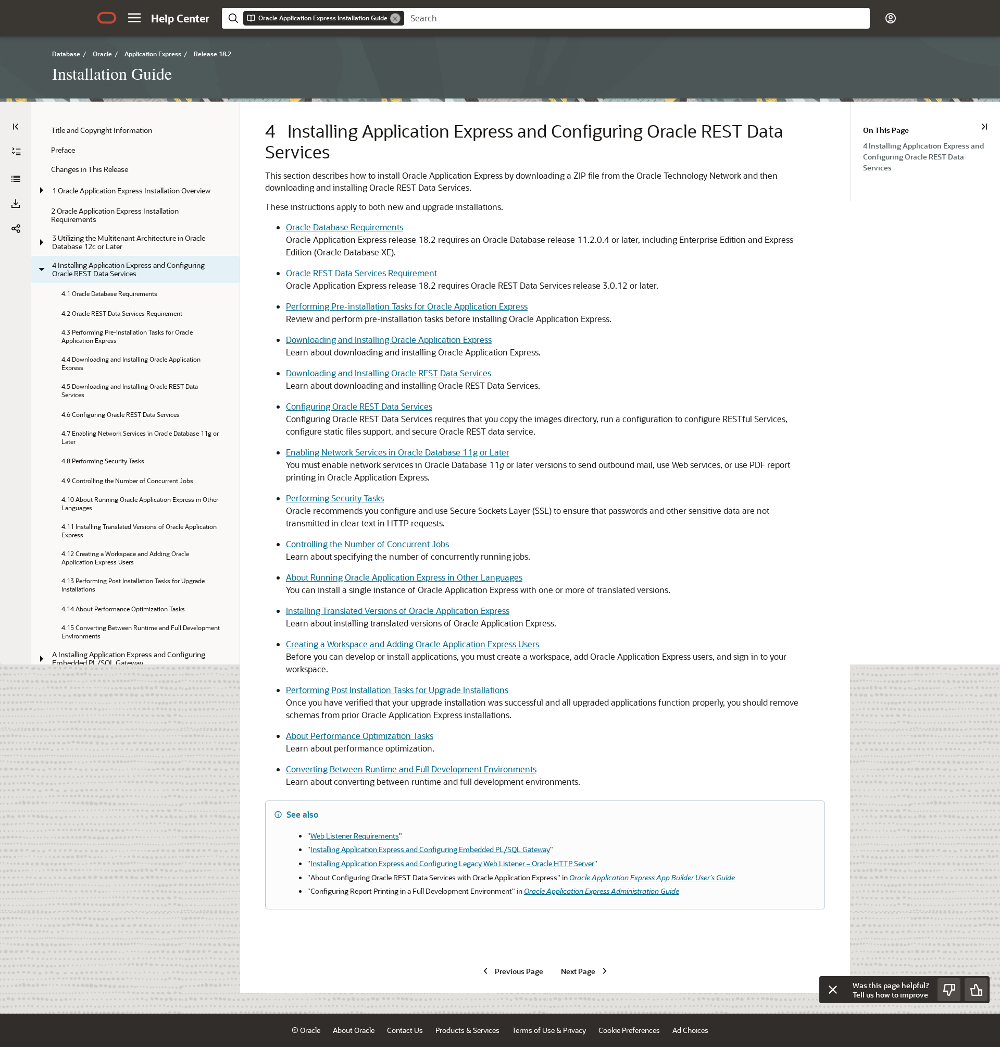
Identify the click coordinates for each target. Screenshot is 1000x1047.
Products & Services (467, 1030)
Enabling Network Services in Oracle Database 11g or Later (397, 452)
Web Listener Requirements (354, 835)
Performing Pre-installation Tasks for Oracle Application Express (407, 306)
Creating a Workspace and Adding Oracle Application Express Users (412, 643)
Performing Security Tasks (335, 497)
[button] (134, 17)
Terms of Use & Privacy (549, 1030)
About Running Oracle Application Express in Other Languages (404, 577)
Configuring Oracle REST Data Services (359, 406)
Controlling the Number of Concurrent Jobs (367, 543)
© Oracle (306, 1030)
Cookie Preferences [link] (629, 1030)
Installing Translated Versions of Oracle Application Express (397, 610)
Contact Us (405, 1030)
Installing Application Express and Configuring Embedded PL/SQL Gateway (430, 849)
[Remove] (395, 18)
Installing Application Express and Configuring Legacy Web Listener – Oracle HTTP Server (452, 863)
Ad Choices (690, 1030)
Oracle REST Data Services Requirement (361, 272)
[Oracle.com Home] (107, 18)
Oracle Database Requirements (344, 226)
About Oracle (353, 1030)
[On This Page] (984, 126)
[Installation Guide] (15, 178)
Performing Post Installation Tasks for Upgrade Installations (397, 689)
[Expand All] (16, 151)
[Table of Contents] (15, 126)
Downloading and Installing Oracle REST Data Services (388, 372)
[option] (931, 156)
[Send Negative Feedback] (949, 989)
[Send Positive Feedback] (976, 989)
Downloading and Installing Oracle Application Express (389, 339)
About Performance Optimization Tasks (359, 735)
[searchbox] (637, 18)
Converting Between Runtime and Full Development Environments (411, 768)
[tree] (135, 460)
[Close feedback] (832, 989)
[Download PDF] (15, 203)
